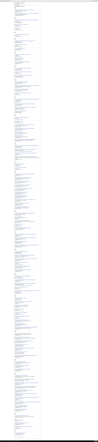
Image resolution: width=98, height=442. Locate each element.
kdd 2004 (16, 384)
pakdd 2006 (16, 357)
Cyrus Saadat (16, 14)
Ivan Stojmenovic (25, 341)
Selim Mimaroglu (17, 259)
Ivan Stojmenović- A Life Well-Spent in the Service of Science (23, 54)
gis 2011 (16, 222)
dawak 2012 (16, 197)
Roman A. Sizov (17, 62)
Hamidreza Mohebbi (17, 86)
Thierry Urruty (16, 324)
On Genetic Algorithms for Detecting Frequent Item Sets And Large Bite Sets (25, 103)
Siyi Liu (16, 221)
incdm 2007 (16, 325)
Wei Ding (24, 228)
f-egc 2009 (16, 260)
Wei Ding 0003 (18, 140)
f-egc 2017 (16, 130)
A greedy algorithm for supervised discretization (21, 375)
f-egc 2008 (16, 293)
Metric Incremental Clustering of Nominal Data (21, 405)
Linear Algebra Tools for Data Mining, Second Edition (22, 34)
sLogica (16, 346)
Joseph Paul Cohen (23, 221)
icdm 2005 (16, 363)
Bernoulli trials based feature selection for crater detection (22, 220)
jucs (15, 310)
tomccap (16, 321)
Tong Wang (16, 108)
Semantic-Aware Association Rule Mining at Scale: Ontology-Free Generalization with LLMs (27, 13)
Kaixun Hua (24, 125)
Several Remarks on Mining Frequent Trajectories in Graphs (23, 181)
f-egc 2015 (16, 126)
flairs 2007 (16, 303)
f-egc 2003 (16, 424)
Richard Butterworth (17, 362)
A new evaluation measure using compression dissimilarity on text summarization (25, 107)
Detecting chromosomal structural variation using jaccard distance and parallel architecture (27, 85)
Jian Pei (29, 140)
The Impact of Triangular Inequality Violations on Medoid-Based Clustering (25, 213)
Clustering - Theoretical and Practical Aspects (21, 44)
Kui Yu (16, 140)
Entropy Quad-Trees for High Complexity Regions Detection (23, 227)
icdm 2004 (16, 407)
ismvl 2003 (16, 428)
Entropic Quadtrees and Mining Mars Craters (21, 241)
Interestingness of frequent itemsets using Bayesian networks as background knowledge (26, 382)
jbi (15, 377)
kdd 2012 (16, 208)
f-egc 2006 (16, 335)
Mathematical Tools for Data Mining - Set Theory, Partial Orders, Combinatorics (25, 149)
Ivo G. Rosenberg (17, 366)
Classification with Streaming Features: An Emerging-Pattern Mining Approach (25, 139)
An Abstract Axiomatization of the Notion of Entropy (22, 365)
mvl (15, 56)
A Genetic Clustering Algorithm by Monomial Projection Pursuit (23, 177)
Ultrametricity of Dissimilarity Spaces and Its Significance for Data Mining (24, 124)
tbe (15, 388)
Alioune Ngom (16, 341)
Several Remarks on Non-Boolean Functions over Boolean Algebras (24, 426)
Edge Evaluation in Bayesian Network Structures (21, 251)
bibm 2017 (16, 87)
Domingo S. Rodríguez (23, 334)
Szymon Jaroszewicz (21, 352)
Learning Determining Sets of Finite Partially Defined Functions (23, 188)
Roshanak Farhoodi (21, 157)
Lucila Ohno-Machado (31, 376)
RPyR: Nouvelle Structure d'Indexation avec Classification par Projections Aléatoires (26, 327)
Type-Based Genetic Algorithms (19, 58)
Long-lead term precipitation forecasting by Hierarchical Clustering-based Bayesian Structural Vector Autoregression (27, 99)
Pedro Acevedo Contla (17, 416)
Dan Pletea (26, 136)
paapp (16, 353)
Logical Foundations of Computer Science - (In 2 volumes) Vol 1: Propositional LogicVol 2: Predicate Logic (27, 20)
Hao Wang (26, 140)
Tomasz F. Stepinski (32, 221)
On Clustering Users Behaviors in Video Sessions (21, 305)
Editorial (16, 419)
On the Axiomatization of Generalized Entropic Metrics (22, 316)
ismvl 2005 (16, 367)
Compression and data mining (19, 135)
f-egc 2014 (16, 147)
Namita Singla (20, 406)
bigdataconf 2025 (17, 15)
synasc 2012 (16, 179)
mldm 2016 (16, 105)
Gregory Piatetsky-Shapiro (23, 362)
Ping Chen (19, 108)
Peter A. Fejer (16, 21)
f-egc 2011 (16, 218)
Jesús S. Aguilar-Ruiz (17, 334)
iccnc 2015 (16, 137)
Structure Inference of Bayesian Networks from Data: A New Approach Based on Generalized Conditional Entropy (27, 291)
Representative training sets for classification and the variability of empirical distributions (27, 145)
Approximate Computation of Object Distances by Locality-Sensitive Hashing (25, 279)
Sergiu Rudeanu (17, 345)
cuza (15, 77)
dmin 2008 (16, 281)
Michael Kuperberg (25, 406)
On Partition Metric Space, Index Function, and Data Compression (23, 75)
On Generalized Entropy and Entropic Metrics (21, 312)
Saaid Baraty (16, 146)
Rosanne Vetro (21, 125)
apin (15, 109)
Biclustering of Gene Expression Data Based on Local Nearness (23, 333)
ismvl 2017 (16, 94)
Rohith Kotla (25, 157)
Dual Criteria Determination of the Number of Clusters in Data (23, 68)
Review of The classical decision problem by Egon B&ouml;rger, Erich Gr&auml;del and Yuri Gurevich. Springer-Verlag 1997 (27, 398)
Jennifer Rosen (36, 157)
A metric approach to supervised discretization (21, 409)
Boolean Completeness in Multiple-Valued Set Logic (22, 415)
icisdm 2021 (16, 42)
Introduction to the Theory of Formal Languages (21, 24)
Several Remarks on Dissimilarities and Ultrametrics (21, 117)
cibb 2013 (16, 201)
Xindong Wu (31, 140)
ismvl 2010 (16, 239)
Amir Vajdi (21, 86)
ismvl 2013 (16, 169)
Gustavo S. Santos (26, 376)
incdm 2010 (16, 243)
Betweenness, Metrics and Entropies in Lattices (21, 262)
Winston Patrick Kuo (26, 387)
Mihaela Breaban (17, 217)
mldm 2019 (16, 63)
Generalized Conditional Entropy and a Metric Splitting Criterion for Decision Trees (26, 355)
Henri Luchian (22, 178)
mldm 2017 (16, 83)
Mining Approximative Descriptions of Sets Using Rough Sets (23, 269)
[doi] (21, 11)
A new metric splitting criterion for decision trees (21, 351)
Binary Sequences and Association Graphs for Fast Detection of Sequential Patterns (26, 258)
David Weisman (32, 157)
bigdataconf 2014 (17, 159)
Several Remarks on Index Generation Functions (21, 192)
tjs (15, 186)
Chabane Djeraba (21, 150)
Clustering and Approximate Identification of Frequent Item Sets (23, 301)
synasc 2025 (16, 11)
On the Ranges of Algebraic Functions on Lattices (21, 344)
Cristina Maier (20, 14)
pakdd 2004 (16, 403)
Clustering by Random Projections (19, 323)
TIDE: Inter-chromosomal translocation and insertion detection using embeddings (25, 156)
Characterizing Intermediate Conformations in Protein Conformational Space (25, 199)
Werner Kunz (24, 196)
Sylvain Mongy (16, 306)
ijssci (15, 229)
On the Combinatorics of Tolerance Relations (21, 167)
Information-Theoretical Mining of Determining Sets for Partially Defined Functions (26, 237)
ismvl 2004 (16, 395)
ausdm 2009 (16, 253)
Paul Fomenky (21, 196)
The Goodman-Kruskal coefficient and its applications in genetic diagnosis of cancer (26, 386)
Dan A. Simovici (24, 14)
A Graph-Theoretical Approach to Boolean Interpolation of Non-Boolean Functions (26, 393)
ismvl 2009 (16, 271)
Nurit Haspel (24, 86)
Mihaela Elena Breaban (18, 178)
